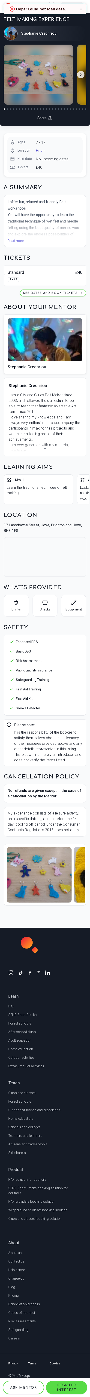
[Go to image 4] (13, 109)
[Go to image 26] (79, 109)
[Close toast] (81, 9)
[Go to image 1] (4, 109)
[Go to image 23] (70, 109)
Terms (32, 1363)
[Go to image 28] (85, 109)
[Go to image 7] (22, 109)
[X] (39, 972)
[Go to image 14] (43, 109)
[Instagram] (11, 972)
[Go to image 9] (28, 109)
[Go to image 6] (19, 109)
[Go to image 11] (34, 109)
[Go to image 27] (82, 109)
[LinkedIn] (47, 972)
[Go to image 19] (58, 109)
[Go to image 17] (52, 109)
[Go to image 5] (16, 109)
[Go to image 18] (55, 109)
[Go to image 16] (49, 109)
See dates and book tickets (50, 293)
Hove (40, 151)
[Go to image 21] (64, 109)
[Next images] (80, 74)
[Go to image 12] (37, 109)
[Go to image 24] (73, 109)
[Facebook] (30, 972)
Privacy (13, 1363)
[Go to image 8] (25, 109)
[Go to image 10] (31, 109)
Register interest (66, 1387)
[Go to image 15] (46, 109)
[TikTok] (20, 972)
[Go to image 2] (7, 109)
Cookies (55, 1363)
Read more (16, 241)
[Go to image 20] (61, 109)
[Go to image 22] (67, 109)
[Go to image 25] (76, 109)
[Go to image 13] (40, 109)
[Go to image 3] (10, 109)
